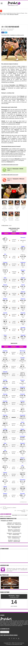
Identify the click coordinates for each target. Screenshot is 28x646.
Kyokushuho (5, 326)
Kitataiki (5, 364)
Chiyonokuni (5, 269)
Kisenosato (5, 465)
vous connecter (21, 515)
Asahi (10, 225)
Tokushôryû (5, 422)
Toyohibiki (5, 436)
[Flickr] (16, 638)
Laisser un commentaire (8, 30)
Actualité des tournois (11, 13)
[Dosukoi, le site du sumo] (14, 3)
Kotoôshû (22, 486)
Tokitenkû (5, 305)
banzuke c (21, 624)
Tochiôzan (22, 450)
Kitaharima (23, 254)
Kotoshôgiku (22, 472)
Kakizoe (16, 540)
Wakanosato (23, 305)
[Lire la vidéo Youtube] (14, 191)
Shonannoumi (14, 526)
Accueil (3, 13)
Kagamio (22, 364)
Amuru (5, 237)
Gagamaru (22, 372)
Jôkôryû (5, 408)
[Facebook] (12, 638)
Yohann (4, 29)
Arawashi (5, 319)
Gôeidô (5, 457)
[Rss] (9, 638)
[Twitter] (14, 638)
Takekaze (22, 408)
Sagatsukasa (5, 245)
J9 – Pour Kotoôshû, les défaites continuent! (9, 507)
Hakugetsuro (15, 536)
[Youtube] (19, 638)
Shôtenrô (5, 291)
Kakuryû (5, 479)
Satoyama (5, 357)
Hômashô (23, 319)
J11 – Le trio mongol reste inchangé (20, 510)
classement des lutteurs (10, 625)
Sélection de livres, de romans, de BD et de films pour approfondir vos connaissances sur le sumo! (17, 569)
